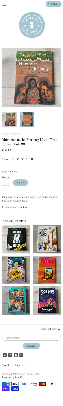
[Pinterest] (21, 355)
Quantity (6, 177)
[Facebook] (10, 355)
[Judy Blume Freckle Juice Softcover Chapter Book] (47, 270)
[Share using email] (32, 159)
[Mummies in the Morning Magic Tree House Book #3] (31, 77)
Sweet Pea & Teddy (11, 133)
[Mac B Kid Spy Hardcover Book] (16, 300)
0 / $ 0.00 (52, 4)
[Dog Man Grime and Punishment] (47, 300)
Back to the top (49, 328)
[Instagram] (16, 355)
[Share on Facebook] (13, 159)
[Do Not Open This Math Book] (16, 239)
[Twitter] (5, 355)
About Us (19, 365)
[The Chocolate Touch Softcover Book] (16, 270)
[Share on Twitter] (17, 159)
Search (6, 365)
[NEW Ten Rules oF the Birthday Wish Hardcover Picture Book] (47, 239)
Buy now (20, 182)
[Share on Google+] (27, 159)
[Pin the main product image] (22, 159)
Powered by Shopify (12, 377)
